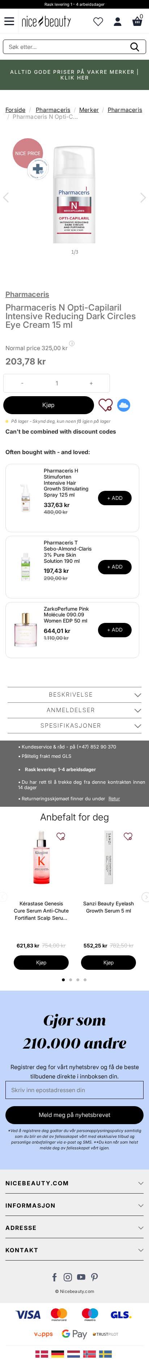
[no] (91, 1353)
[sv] (106, 1353)
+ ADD (115, 498)
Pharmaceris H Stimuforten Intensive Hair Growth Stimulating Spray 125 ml (66, 482)
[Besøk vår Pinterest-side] (95, 1279)
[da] (43, 1353)
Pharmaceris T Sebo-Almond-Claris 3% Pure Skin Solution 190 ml (67, 551)
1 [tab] (64, 979)
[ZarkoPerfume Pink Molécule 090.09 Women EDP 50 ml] (25, 629)
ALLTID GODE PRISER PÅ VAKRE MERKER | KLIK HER (74, 75)
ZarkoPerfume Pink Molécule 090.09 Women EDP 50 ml (66, 615)
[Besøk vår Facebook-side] (54, 1279)
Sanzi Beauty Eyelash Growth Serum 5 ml (108, 907)
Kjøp (48, 404)
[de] (59, 1353)
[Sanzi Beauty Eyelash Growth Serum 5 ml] (108, 857)
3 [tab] (79, 979)
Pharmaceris (53, 109)
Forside (15, 109)
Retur (114, 798)
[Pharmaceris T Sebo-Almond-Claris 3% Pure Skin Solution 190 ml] (25, 566)
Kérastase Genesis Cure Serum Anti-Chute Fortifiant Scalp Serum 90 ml (41, 911)
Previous (7, 198)
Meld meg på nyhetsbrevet (74, 1114)
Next (142, 198)
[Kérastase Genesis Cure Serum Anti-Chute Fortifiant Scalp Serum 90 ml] (41, 857)
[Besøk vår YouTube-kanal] (81, 1279)
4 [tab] (86, 979)
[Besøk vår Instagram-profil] (68, 1279)
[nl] (75, 1353)
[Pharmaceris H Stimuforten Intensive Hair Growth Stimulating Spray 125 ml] (25, 497)
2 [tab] (71, 979)
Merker (89, 109)
